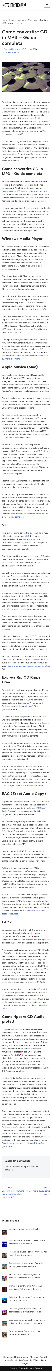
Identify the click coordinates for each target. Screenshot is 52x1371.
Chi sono (34, 1357)
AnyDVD (15, 1055)
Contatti (43, 1357)
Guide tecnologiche (17, 20)
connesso (20, 1166)
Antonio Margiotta (12, 49)
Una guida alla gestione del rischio (24, 1229)
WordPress (35, 1368)
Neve (12, 1368)
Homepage (8, 1357)
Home (4, 20)
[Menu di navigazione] (47, 5)
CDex (28, 936)
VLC (27, 536)
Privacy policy (21, 1357)
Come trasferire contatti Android (30, 785)
